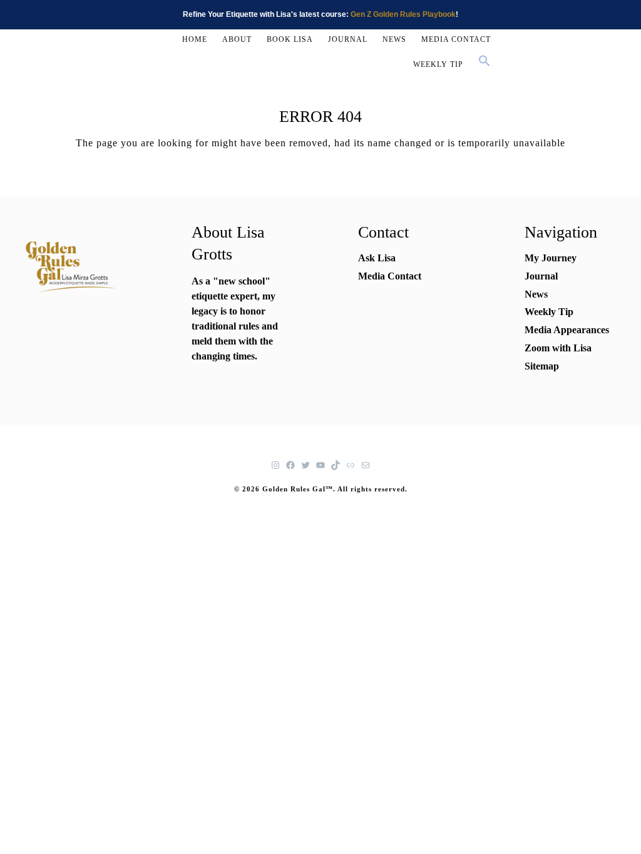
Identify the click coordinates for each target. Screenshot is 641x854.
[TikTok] (336, 465)
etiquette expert (224, 296)
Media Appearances (567, 329)
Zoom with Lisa (558, 348)
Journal (541, 276)
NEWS (394, 39)
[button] (484, 61)
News (536, 294)
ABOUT (237, 39)
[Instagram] (275, 465)
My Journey (551, 258)
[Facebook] (290, 465)
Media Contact (389, 276)
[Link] (351, 465)
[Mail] (366, 465)
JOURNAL (347, 39)
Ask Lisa (377, 258)
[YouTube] (320, 465)
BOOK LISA (290, 39)
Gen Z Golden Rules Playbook (403, 14)
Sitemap (542, 366)
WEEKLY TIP (438, 64)
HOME (194, 39)
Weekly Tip (549, 311)
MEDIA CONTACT (456, 39)
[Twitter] (305, 465)
